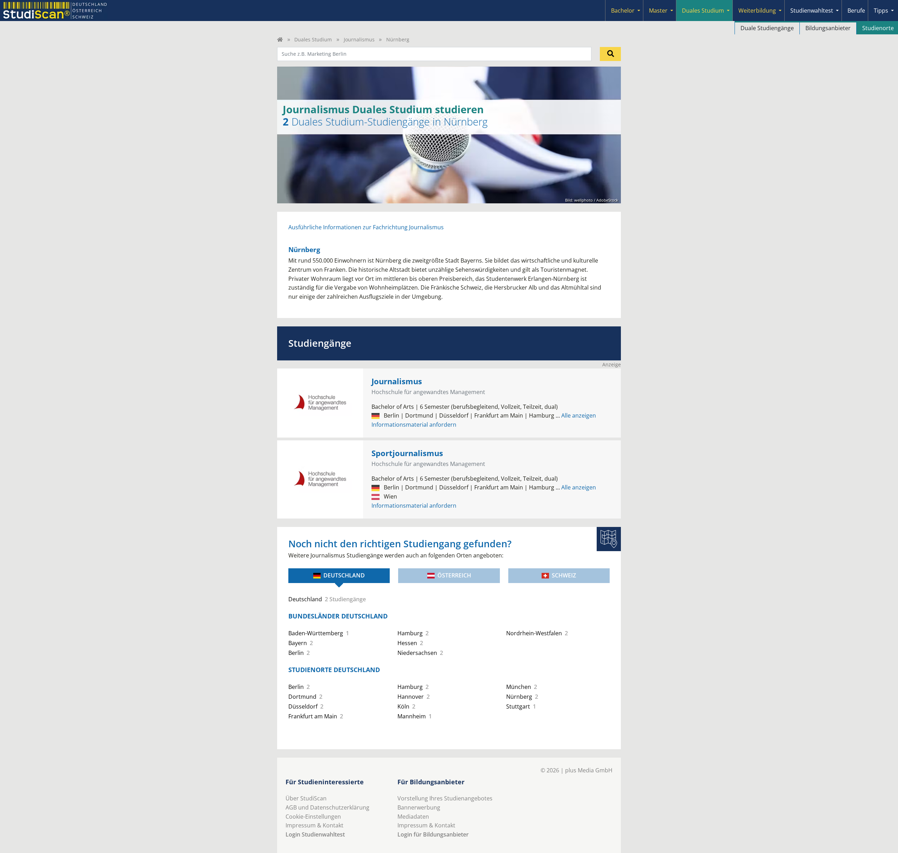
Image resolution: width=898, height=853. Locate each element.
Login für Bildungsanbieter (433, 834)
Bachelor (623, 10)
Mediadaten (413, 816)
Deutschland (344, 575)
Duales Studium (703, 10)
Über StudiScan (306, 798)
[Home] (280, 39)
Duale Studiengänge (767, 28)
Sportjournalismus (407, 453)
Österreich (454, 575)
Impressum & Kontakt (314, 825)
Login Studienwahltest (315, 834)
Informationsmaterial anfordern (413, 424)
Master (658, 10)
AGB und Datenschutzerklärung (327, 807)
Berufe (856, 10)
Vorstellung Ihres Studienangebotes (444, 798)
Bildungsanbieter (828, 28)
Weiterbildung (757, 10)
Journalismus (359, 39)
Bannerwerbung (418, 807)
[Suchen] (610, 54)
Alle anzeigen (576, 415)
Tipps (881, 10)
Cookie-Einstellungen (313, 816)
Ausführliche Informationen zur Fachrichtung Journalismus (366, 227)
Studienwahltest (811, 10)
